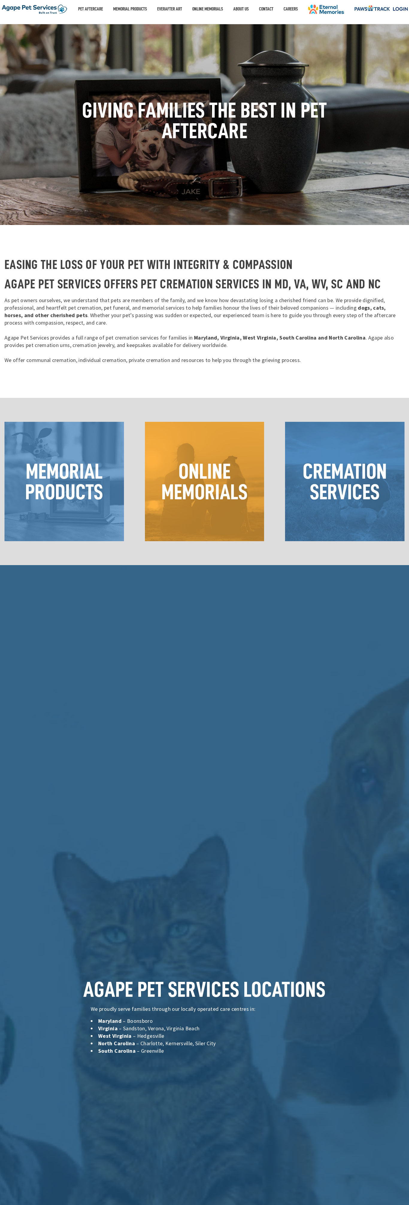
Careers (291, 9)
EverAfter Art (169, 9)
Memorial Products (130, 9)
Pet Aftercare (90, 9)
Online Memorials (207, 9)
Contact (266, 9)
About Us (241, 9)
